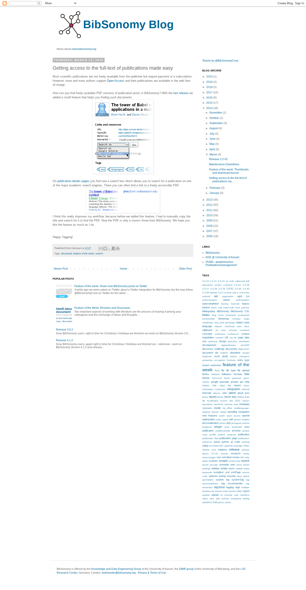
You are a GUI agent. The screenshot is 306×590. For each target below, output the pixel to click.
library (220, 397)
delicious (212, 341)
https (222, 385)
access (227, 292)
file (222, 370)
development (209, 345)
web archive (222, 498)
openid (245, 415)
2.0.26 (246, 285)
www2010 (207, 502)
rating (205, 445)
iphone (216, 393)
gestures (236, 378)
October (214, 118)
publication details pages (73, 181)
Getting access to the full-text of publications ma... (228, 179)
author (226, 299)
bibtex (206, 315)
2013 (209, 199)
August (214, 128)
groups (234, 381)
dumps (245, 353)
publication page (228, 438)
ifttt (229, 385)
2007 (209, 231)
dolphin (224, 353)
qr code (235, 441)
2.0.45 (246, 288)
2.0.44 (238, 288)
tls (213, 491)
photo (223, 423)
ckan (239, 326)
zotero (228, 502)
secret (205, 464)
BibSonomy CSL (240, 311)
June (212, 138)
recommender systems (221, 445)
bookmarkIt (243, 315)
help (247, 381)
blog (214, 315)
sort (227, 472)
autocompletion (210, 303)
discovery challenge (213, 349)
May (212, 144)
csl (226, 337)
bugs (246, 319)
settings (206, 468)
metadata (244, 404)
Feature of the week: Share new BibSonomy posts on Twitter (110, 286)
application (227, 296)
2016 (209, 97)
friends (206, 378)
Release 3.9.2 (64, 329)
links (247, 397)
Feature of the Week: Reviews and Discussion (102, 307)
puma (217, 441)
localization (212, 400)
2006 (209, 236)
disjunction (243, 349)
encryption (219, 360)
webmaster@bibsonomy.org (119, 572)
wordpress (236, 498)
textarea (206, 491)
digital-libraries (228, 345)
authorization (242, 300)
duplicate (207, 356)
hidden (205, 385)
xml (215, 502)
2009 (209, 220)
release (234, 449)
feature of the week (83, 253)
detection (232, 341)
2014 (209, 108)
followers (226, 374)
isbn (224, 393)
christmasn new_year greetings (218, 322)
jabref (232, 393)
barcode (235, 304)
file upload (243, 370)
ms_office (227, 408)
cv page (238, 337)
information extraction (213, 389)
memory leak (231, 404)
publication (243, 434)
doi (216, 352)
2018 (209, 87)
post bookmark (233, 427)
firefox (205, 374)
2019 (209, 82)
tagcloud (219, 487)
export (205, 365)
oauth (222, 415)
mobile (217, 408)
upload (215, 494)
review (235, 457)
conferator (220, 334)
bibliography (208, 311)
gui (241, 381)
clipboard (207, 330)
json (247, 393)
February (215, 187)
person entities (241, 419)
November (216, 112)
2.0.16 (205, 281)
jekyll (240, 393)
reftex (246, 445)
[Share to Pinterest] (118, 248)
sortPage (236, 472)
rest (219, 457)
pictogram (236, 423)
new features (209, 415)
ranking (245, 442)
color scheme (229, 330)
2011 (209, 210)
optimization (208, 419)
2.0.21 (213, 281)
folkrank (215, 374)
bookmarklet (208, 319)
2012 (209, 204)
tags (237, 487)
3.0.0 (221, 292)
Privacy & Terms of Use (152, 572)
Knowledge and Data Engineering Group (116, 569)
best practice (242, 307)
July (212, 133)
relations (222, 449)
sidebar (215, 468)
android (206, 296)
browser (237, 319)
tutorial (231, 491)
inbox (246, 385)
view (211, 498)
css (231, 337)
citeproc (218, 326)
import (237, 385)
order (218, 419)
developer (244, 341)
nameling (232, 411)
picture (245, 423)
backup (225, 304)
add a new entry (240, 292)
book (221, 315)
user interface (241, 495)
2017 (209, 92)
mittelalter (207, 408)
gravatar (224, 381)
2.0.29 (221, 288)
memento (218, 404)
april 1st (243, 296)
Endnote (231, 360)
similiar (239, 468)
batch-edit (229, 307)
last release (180, 93)
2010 (209, 215)
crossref (219, 337)
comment (244, 330)
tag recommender (232, 483)
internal (245, 389)
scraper (223, 460)
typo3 (246, 491)
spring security (227, 476)
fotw (246, 374)
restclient (227, 457)
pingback (207, 427)
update (206, 495)
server (246, 464)
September (216, 123)
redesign (238, 445)
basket (206, 307)
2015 (209, 102)
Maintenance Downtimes (224, 164)
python (225, 441)
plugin (218, 426)
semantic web (227, 464)
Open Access (115, 80)
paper (225, 419)
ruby (247, 457)
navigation (243, 411)
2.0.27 (205, 288)
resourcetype (209, 457)
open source (234, 415)
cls (216, 330)
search (99, 253)
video (205, 498)
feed (217, 370)
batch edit (216, 307)
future (227, 378)
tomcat (218, 491)
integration (233, 389)
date (247, 337)
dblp (204, 341)
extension (216, 365)
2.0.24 (237, 285)
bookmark (231, 315)
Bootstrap (223, 318)
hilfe (214, 385)
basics (245, 303)
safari (205, 461)
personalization (210, 423)
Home (123, 268)
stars (239, 476)
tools (225, 491)
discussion (231, 349)
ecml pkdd (221, 356)
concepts (207, 334)
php (228, 423)
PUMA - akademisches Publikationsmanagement (221, 263)
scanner (213, 460)
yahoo (221, 502)
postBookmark (222, 430)
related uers (209, 449)
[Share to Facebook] (113, 248)
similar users (228, 468)
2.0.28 (213, 288)
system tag (222, 479)
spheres (213, 476)
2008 (209, 225)
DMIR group (186, 569)
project (221, 434)
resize (246, 453)
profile (213, 434)
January (214, 193)
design (222, 341)
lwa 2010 (235, 400)
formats (238, 374)
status (246, 476)
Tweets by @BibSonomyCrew (220, 60)
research (236, 453)
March (213, 154)
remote (224, 453)
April (212, 149)
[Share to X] (109, 248)
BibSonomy (213, 252)
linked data (230, 396)
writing (246, 498)
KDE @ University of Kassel (222, 257)
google (214, 381)
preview (236, 430)
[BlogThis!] (105, 248)
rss (242, 457)
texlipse (245, 487)
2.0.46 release (209, 292)
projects (232, 434)
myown (215, 412)
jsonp (205, 397)
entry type (243, 360)
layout (212, 396)
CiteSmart (230, 326)
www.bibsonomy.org (84, 49)
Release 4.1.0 (64, 340)
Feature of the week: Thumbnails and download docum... (229, 171)
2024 (209, 76)
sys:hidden (207, 479)
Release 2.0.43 (218, 159)
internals (206, 393)
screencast (234, 461)
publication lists (210, 438)
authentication (209, 300)
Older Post (185, 268)
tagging (230, 487)
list (203, 400)
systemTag (238, 479)
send (239, 464)
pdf (231, 419)
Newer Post (61, 268)
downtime (235, 352)
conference (233, 334)
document (66, 253)
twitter (239, 491)
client (246, 326)
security (214, 464)
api (216, 296)
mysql (223, 412)
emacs (233, 356)
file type (231, 370)
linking (240, 397)
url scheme (226, 495)
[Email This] (101, 248)
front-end (217, 378)
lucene (223, 400)
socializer (218, 472)
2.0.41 (229, 288)
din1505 (245, 345)
